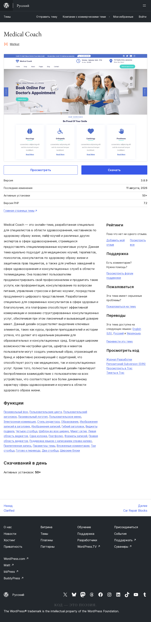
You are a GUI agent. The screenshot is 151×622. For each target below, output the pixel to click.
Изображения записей (45, 426)
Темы (7, 16)
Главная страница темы (19, 210)
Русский (118, 333)
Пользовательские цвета (45, 411)
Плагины (47, 540)
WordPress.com (16, 559)
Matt (9, 565)
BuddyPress (14, 578)
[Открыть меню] (145, 5)
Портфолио (56, 435)
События (120, 534)
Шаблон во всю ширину (54, 431)
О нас (8, 527)
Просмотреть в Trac (119, 368)
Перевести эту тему (119, 341)
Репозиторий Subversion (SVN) (126, 363)
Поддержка (85, 534)
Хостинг (9, 540)
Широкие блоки (70, 450)
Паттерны (48, 546)
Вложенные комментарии (73, 445)
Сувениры (123, 546)
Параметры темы (44, 445)
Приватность (13, 546)
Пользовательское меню (65, 416)
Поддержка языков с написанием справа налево (60, 440)
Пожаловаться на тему (121, 306)
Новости (10, 534)
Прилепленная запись (17, 445)
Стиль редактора (48, 421)
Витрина (46, 527)
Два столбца (50, 450)
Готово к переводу (28, 450)
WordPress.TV (88, 546)
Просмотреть (40, 170)
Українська (134, 333)
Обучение (84, 527)
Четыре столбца (26, 431)
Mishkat (14, 44)
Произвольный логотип (33, 416)
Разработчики (87, 540)
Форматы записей (75, 435)
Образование (69, 421)
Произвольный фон (16, 411)
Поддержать (125, 540)
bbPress (11, 571)
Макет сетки (79, 431)
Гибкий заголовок (73, 426)
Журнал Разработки (119, 359)
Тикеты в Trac (115, 372)
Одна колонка (38, 435)
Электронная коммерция (20, 421)
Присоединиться (126, 527)
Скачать (114, 170)
